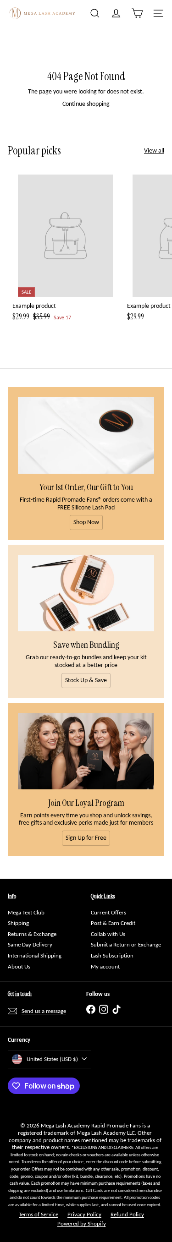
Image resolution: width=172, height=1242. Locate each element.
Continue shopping (86, 104)
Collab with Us (108, 933)
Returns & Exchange (32, 933)
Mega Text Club (26, 912)
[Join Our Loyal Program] (86, 751)
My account (105, 966)
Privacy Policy (84, 1214)
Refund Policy (127, 1214)
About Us (19, 966)
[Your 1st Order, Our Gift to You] (86, 435)
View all (154, 150)
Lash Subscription (112, 955)
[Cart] (137, 13)
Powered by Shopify (81, 1223)
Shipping (18, 922)
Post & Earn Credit (113, 922)
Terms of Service (38, 1214)
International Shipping (34, 955)
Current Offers (108, 912)
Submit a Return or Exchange (126, 944)
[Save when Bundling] (86, 593)
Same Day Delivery (30, 944)
